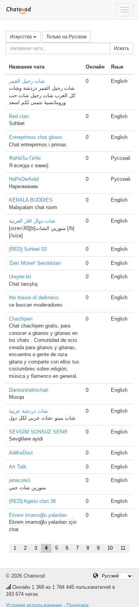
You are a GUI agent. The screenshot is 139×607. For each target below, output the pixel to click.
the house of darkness (34, 297)
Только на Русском (66, 36)
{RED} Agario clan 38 (32, 501)
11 (122, 548)
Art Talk (17, 467)
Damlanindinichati (28, 390)
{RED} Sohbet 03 (28, 249)
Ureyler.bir (20, 276)
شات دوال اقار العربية (32, 221)
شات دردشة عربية (28, 411)
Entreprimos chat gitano (35, 137)
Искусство (21, 36)
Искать (121, 48)
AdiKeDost (21, 453)
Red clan (19, 116)
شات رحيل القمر (27, 81)
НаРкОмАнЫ (24, 179)
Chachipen (20, 319)
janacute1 (20, 480)
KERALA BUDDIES (31, 200)
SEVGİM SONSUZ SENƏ (38, 432)
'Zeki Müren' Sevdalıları (35, 263)
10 (110, 548)
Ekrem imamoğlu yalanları (38, 515)
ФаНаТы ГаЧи (25, 158)
